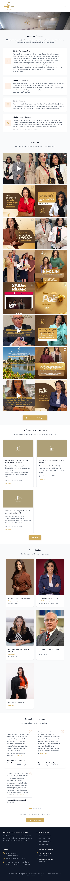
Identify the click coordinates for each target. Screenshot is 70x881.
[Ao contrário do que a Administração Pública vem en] (51, 201)
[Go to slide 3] (35, 808)
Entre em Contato (35, 820)
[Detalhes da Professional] (20, 577)
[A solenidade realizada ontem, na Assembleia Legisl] (51, 233)
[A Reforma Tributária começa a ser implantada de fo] (19, 330)
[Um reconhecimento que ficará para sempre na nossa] (19, 168)
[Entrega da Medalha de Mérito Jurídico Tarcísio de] (51, 363)
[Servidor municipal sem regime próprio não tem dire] (19, 395)
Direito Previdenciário (43, 842)
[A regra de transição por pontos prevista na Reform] (19, 201)
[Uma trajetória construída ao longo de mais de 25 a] (19, 298)
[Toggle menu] (65, 6)
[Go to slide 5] (38, 808)
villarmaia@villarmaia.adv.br (15, 859)
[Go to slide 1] (30, 808)
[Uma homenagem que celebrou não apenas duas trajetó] (19, 266)
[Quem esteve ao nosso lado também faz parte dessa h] (51, 168)
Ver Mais (35, 537)
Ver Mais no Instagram (36, 418)
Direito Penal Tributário (44, 839)
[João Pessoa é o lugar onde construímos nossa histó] (19, 363)
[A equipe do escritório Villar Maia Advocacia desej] (51, 298)
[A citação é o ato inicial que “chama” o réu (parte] (19, 233)
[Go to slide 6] (40, 808)
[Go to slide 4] (36, 808)
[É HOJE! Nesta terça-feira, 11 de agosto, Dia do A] (51, 266)
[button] (2, 29)
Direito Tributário (42, 844)
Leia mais (19, 755)
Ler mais (8, 484)
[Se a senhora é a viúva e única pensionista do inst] (51, 395)
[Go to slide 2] (33, 808)
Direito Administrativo (44, 836)
